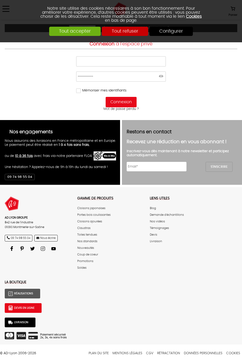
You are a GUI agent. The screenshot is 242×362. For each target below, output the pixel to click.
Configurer (171, 31)
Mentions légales (127, 353)
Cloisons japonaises (91, 208)
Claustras (84, 228)
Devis (153, 234)
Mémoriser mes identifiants (104, 90)
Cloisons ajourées (89, 221)
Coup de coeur (87, 254)
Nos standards (87, 241)
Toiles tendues (87, 234)
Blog (153, 208)
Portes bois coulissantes (94, 214)
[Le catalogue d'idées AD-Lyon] (23, 248)
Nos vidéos (157, 221)
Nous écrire (48, 238)
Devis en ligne (24, 307)
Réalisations (23, 293)
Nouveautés (85, 247)
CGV (149, 353)
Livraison (156, 241)
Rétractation (168, 353)
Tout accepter (75, 31)
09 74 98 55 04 (19, 177)
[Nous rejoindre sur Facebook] (12, 248)
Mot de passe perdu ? (121, 109)
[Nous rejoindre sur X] (33, 248)
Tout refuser (125, 31)
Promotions (85, 261)
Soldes (81, 267)
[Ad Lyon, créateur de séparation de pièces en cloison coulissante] (36, 204)
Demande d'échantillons (167, 214)
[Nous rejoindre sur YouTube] (54, 248)
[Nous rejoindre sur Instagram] (43, 248)
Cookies (194, 16)
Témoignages (159, 228)
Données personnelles (203, 353)
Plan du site (99, 353)
